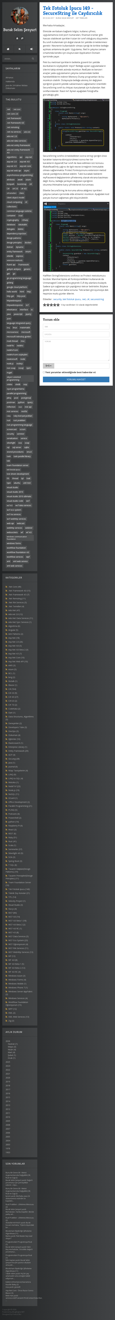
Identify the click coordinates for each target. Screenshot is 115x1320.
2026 (12, 1049)
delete (20, 229)
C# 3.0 (12, 693)
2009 (8, 1121)
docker (28, 242)
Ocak (10, 1058)
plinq (9, 397)
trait (28, 478)
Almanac (9, 77)
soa (20, 442)
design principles (14, 242)
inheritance (12, 309)
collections (12, 206)
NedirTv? (14, 786)
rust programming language (19, 424)
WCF (12, 912)
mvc (23, 341)
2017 (8, 1089)
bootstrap (21, 184)
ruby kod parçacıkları (23, 415)
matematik (25, 327)
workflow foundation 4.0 (18, 552)
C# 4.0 (13, 697)
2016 (8, 1093)
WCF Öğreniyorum (18, 944)
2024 (8, 1065)
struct (29, 451)
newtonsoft (12, 359)
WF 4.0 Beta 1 (16, 964)
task (9, 456)
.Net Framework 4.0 (19, 590)
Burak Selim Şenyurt (19, 29)
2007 (8, 1128)
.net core (16, 109)
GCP (11, 754)
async (26, 170)
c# (30, 184)
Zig (11, 1020)
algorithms (12, 157)
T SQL (12, 865)
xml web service (20, 561)
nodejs (20, 363)
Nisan (10, 1049)
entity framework (14, 251)
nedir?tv (10, 345)
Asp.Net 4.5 (15, 653)
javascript (18, 314)
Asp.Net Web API (18, 661)
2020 (8, 1077)
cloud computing (14, 202)
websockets (12, 532)
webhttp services (14, 527)
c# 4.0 (24, 188)
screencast (12, 429)
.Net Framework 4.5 (18, 594)
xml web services (14, 565)
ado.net (27, 132)
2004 (8, 1140)
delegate (11, 229)
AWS (12, 665)
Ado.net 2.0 (15, 614)
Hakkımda (10, 81)
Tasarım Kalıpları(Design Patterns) (18, 870)
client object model (15, 197)
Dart (11, 712)
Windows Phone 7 (18, 987)
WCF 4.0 (14, 916)
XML (11, 1013)
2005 (8, 1136)
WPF (12, 1009)
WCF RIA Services (18, 948)
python (21, 402)
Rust (12, 841)
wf (22, 532)
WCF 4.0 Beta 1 (17, 920)
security (10, 433)
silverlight (11, 442)
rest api (28, 406)
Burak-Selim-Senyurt (65, 18)
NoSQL (13, 794)
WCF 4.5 (13, 932)
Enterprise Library (17, 747)
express (19, 256)
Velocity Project (17, 901)
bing (11, 677)
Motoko (13, 782)
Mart (10, 1052)
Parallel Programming (20, 806)
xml (8, 561)
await (20, 179)
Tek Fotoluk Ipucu (19, 889)
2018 (8, 1085)
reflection (11, 406)
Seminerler (15, 849)
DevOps (13, 731)
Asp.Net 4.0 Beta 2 (18, 649)
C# (8, 188)
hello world (12, 291)
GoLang (14, 758)
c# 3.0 (15, 188)
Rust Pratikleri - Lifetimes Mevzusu (20, 1204)
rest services (12, 411)
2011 (8, 1113)
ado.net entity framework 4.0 (18, 151)
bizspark (10, 184)
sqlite (26, 447)
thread (15, 478)
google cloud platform (17, 287)
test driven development (18, 474)
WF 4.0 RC (14, 971)
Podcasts (14, 813)
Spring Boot (15, 861)
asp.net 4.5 (12, 166)
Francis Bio (17, 1314)
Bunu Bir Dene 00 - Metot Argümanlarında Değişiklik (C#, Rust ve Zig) (18, 1175)
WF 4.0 (13, 960)
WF (11, 956)
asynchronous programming (20, 175)
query (30, 402)
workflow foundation (16, 547)
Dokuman (14, 735)
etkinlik (10, 256)
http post (21, 296)
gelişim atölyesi (14, 269)
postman (11, 402)
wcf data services (23, 505)
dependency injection (16, 233)
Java (11, 762)
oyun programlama (15, 388)
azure (28, 179)
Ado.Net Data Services (20, 618)
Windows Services (18, 998)
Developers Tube (17, 727)
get (8, 273)
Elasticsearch (15, 743)
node (22, 359)
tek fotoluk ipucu (13, 469)
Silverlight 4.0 (15, 853)
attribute (11, 179)
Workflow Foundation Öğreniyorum (17, 1003)
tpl (22, 478)
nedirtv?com (12, 350)
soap (27, 442)
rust (8, 420)
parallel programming (16, 393)
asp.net (28, 157)
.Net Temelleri (16, 606)
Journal (13, 766)
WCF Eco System (18, 940)
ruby (9, 416)
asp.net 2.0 (12, 161)
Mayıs (10, 1046)
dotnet (10, 247)
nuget (9, 372)
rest (20, 407)
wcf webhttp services (16, 518)
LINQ (12, 774)
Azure (12, 669)
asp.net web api (14, 170)
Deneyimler (15, 723)
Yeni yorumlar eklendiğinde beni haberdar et (70, 372)
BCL (11, 673)
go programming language (19, 278)
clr (26, 202)
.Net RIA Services (17, 602)
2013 (8, 1105)
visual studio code (15, 500)
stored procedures (15, 451)
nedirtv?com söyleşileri (17, 354)
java (9, 314)
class (21, 193)
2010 (8, 1117)
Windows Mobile (17, 983)
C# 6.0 (12, 700)
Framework (23, 264)
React (12, 829)
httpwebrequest (14, 300)
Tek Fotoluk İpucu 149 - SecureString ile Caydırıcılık (72, 10)
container (11, 215)
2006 (8, 1132)
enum (28, 251)
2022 (8, 1069)
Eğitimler (14, 739)
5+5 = (48, 365)
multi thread (12, 341)
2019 (8, 1081)
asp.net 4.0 (25, 161)
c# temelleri (11, 193)
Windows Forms (17, 979)
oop (25, 384)
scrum (22, 429)
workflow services (15, 556)
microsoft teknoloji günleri (19, 336)
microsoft (25, 332)
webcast (21, 523)
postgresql (26, 397)
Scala (12, 845)
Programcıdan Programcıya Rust (19, 1242)
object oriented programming (14, 378)
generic (27, 269)
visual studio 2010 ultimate (19, 496)
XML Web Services (18, 1016)
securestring (97, 299)
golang (10, 282)
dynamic (20, 247)
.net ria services (14, 131)
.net (8, 109)
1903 (8, 1152)
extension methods (14, 260)
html (22, 291)
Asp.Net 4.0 (15, 645)
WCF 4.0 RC (15, 928)
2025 (8, 1062)
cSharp (25, 220)
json (9, 318)
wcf (27, 500)
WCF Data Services (18, 936)
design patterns (14, 238)
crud (20, 215)
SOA (11, 857)
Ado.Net (14, 610)
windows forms (14, 543)
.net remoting (13, 127)
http (29, 291)
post (16, 397)
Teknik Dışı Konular (19, 893)
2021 (8, 1073)
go (14, 273)
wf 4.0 (29, 532)
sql (8, 447)
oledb (17, 384)
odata (9, 384)
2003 (8, 1144)
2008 (8, 1125)
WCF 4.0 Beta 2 (16, 924)
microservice (12, 332)
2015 (8, 1097)
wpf (28, 556)
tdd (8, 460)
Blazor (12, 685)
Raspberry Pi (15, 825)
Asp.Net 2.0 (15, 641)
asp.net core (25, 166)
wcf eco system (14, 509)
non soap (11, 368)
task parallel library (22, 456)
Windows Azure (16, 975)
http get (10, 296)
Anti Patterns (15, 634)
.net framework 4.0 (15, 122)
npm (29, 368)
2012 (8, 1109)
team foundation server (17, 465)
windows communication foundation (17, 537)
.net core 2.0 (12, 113)
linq (8, 327)
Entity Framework (18, 751)
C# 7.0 (12, 704)
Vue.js (12, 909)
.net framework (14, 118)
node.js (10, 363)
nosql (21, 368)
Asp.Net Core (16, 657)
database (11, 224)
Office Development (19, 802)
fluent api (11, 264)
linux (15, 327)
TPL (12, 897)
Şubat (10, 1055)
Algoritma (14, 626)
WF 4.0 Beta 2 (16, 968)
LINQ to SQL (15, 778)
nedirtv (20, 345)
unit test (27, 483)
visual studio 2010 (15, 492)
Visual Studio (15, 905)
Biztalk (12, 681)
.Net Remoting (17, 598)
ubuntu (17, 483)
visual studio (12, 487)
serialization (12, 438)
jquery (28, 314)
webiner (28, 527)
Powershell (14, 817)
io (32, 309)
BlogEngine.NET (18, 1312)
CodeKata (14, 708)
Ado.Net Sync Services (20, 622)
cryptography (13, 220)
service (24, 438)
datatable (22, 224)
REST (12, 833)
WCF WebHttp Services (20, 952)
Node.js (13, 790)
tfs (8, 478)
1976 (8, 1148)
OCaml (13, 798)
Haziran (11, 1044)
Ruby (12, 837)
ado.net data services (16, 140)
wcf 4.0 (9, 505)
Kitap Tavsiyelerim (18, 770)
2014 (8, 1101)
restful (24, 411)
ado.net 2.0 (12, 136)
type (9, 483)
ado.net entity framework (18, 145)
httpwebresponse (15, 305)
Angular (13, 630)
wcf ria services (14, 514)
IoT (27, 305)
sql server (16, 447)
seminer (20, 433)
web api (10, 523)
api (21, 157)
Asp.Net (14, 638)
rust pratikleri (19, 420)
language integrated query (19, 323)
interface (24, 309)
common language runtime (19, 211)
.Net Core (14, 586)
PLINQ (12, 810)
